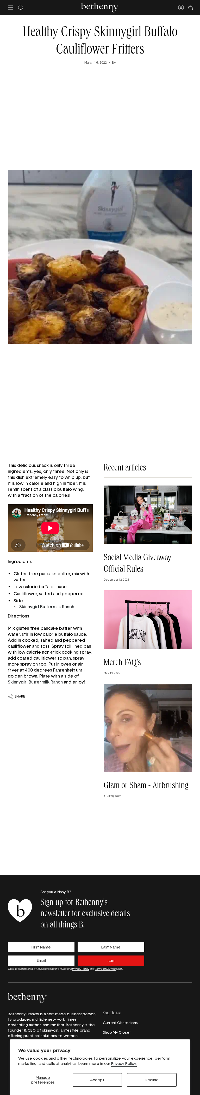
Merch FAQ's (122, 663)
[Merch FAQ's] (148, 619)
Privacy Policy (80, 969)
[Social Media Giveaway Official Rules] (148, 515)
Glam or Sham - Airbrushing (146, 786)
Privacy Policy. (124, 1063)
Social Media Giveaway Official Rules (137, 564)
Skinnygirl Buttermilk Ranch (46, 606)
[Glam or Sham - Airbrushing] (148, 728)
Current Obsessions (120, 1022)
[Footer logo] (27, 998)
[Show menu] (10, 8)
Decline (152, 1080)
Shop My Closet (117, 1032)
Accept (97, 1080)
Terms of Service (105, 969)
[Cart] (190, 8)
